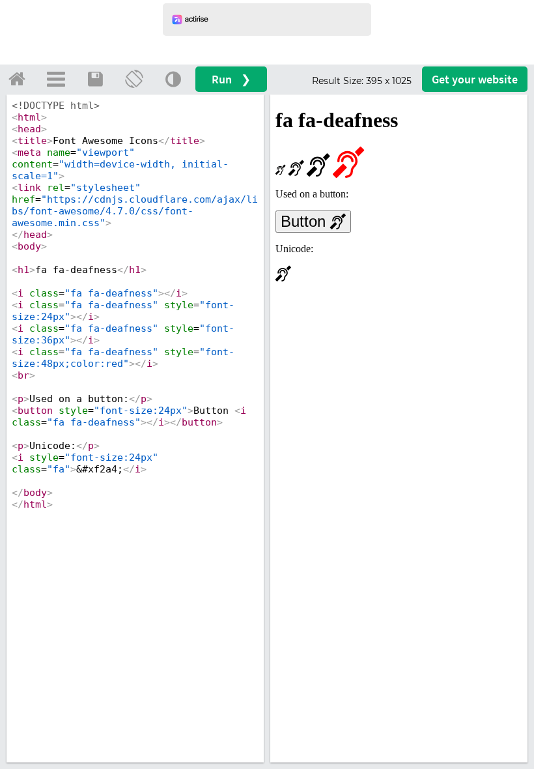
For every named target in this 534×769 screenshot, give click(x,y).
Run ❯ (231, 79)
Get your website (475, 79)
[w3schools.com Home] (17, 78)
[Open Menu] (56, 78)
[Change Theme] (173, 78)
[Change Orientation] (134, 78)
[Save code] (95, 78)
